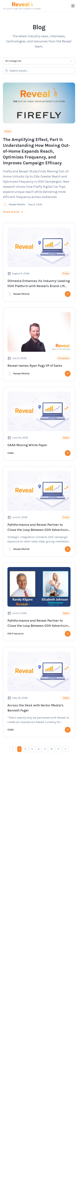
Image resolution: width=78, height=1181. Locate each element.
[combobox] (39, 61)
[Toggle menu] (73, 6)
